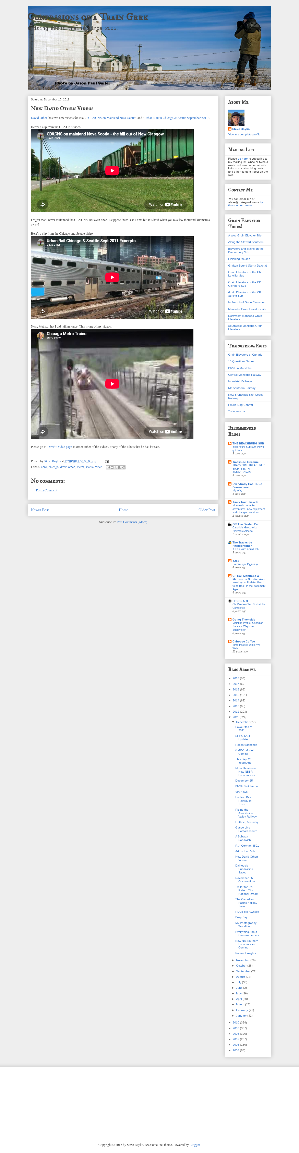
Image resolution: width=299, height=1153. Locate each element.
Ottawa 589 (240, 601)
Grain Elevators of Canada (245, 354)
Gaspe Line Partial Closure (246, 829)
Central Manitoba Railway (244, 374)
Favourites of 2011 (243, 728)
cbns (44, 467)
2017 (236, 683)
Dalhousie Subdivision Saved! (244, 869)
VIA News (241, 791)
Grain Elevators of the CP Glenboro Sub (244, 284)
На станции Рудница (245, 564)
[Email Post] (106, 461)
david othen (67, 467)
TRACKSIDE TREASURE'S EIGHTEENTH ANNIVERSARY (248, 469)
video (98, 467)
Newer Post (40, 509)
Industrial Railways (240, 381)
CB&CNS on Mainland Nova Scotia (111, 117)
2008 (236, 1033)
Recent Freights (245, 953)
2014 (236, 700)
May (239, 993)
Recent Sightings (246, 744)
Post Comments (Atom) (132, 522)
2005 (236, 1050)
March (240, 1004)
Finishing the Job (239, 258)
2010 (236, 1022)
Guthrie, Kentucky (246, 822)
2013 (236, 706)
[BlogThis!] (112, 467)
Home (124, 509)
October (241, 965)
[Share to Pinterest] (124, 467)
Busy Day (241, 917)
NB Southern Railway (241, 388)
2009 (236, 1028)
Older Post (207, 509)
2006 (236, 1044)
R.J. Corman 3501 (247, 845)
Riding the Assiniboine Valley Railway (246, 813)
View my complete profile (244, 134)
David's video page (59, 446)
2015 (236, 695)
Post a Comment (46, 490)
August (241, 976)
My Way (237, 490)
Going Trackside (243, 619)
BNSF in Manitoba (240, 368)
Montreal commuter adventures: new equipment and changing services (248, 509)
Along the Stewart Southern (246, 242)
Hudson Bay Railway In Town (243, 801)
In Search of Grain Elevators (246, 302)
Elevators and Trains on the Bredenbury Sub (246, 250)
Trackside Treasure (245, 462)
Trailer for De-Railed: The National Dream (247, 890)
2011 (236, 717)
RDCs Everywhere (247, 911)
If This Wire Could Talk (245, 549)
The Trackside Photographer (242, 544)
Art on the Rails (245, 851)
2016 (236, 689)
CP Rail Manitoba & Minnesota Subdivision (248, 577)
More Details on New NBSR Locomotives (245, 771)
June (239, 987)
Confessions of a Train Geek (88, 17)
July (239, 982)
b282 (235, 560)
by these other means (245, 203)
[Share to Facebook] (120, 467)
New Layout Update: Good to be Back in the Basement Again (248, 586)
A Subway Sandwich (243, 838)
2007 (236, 1039)
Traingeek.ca (236, 411)
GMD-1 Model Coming (244, 752)
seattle (90, 467)
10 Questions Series (241, 361)
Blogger (195, 1144)
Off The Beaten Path (246, 524)
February (242, 1010)
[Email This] (108, 467)
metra (80, 467)
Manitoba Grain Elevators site (247, 309)
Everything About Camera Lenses (247, 933)
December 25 (244, 780)
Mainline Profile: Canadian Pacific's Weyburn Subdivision (247, 626)
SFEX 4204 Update (242, 737)
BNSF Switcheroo (246, 786)
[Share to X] (116, 467)
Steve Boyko (241, 129)
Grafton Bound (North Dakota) (247, 265)
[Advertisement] (149, 1101)
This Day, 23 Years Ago (243, 761)
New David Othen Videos (246, 858)
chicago (54, 467)
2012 (236, 711)
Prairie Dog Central (240, 404)
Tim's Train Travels (245, 502)
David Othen (39, 117)
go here (243, 158)
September (243, 971)
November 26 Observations (245, 879)
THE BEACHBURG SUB (248, 443)
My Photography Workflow (245, 924)
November (243, 960)
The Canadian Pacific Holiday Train (246, 903)
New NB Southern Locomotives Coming (246, 944)
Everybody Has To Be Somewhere (247, 485)
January (241, 1015)
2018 (236, 678)
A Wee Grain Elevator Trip (245, 235)
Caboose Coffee (243, 641)
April (239, 999)
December (243, 722)
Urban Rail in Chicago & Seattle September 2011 (176, 117)
